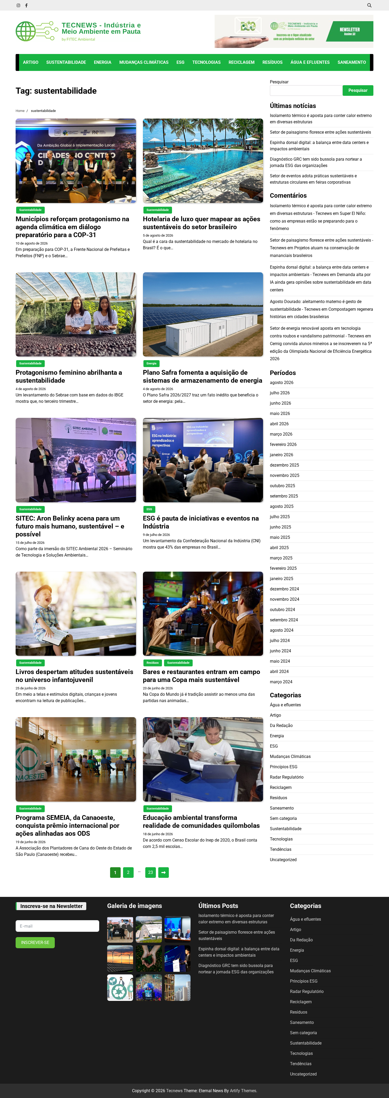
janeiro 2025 (281, 578)
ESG (180, 62)
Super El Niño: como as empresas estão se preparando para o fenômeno (318, 221)
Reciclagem (242, 62)
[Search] (369, 5)
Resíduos (273, 62)
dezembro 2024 (284, 588)
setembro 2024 (284, 619)
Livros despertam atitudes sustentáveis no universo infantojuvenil (74, 676)
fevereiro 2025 (283, 568)
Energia (102, 62)
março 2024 (281, 681)
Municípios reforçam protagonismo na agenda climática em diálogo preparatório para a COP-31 (72, 227)
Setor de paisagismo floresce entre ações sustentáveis (320, 132)
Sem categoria (283, 818)
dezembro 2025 (284, 465)
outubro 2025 (282, 485)
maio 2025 (280, 537)
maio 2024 (280, 661)
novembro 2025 (284, 475)
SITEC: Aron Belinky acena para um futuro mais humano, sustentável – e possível (70, 526)
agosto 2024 (281, 630)
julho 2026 (280, 392)
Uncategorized (283, 859)
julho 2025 (280, 516)
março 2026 (281, 434)
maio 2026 (280, 413)
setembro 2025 (284, 496)
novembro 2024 (284, 599)
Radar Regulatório (287, 776)
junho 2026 (280, 403)
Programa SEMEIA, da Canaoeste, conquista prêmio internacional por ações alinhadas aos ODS (67, 825)
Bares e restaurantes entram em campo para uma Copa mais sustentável (201, 676)
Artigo (30, 62)
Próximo (163, 872)
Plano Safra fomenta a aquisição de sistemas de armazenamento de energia (202, 376)
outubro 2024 (282, 609)
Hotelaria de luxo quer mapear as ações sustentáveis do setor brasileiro (201, 223)
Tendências (280, 849)
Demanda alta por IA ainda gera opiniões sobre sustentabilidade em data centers (320, 282)
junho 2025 (280, 527)
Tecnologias (206, 62)
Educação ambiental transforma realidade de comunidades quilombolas (201, 821)
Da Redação (281, 725)
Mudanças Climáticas (144, 62)
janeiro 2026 (281, 454)
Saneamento (352, 62)
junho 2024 (280, 650)
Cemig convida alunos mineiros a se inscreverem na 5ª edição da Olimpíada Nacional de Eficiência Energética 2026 (321, 351)
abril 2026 (279, 423)
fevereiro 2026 (283, 444)
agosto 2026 (281, 382)
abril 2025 (279, 547)
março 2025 (281, 558)
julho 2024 (280, 640)
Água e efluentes (310, 62)
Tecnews (174, 1090)
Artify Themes (243, 1090)
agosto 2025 (281, 506)
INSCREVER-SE (35, 942)
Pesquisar (279, 81)
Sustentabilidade (66, 62)
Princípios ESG (283, 766)
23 (150, 872)
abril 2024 (279, 671)
